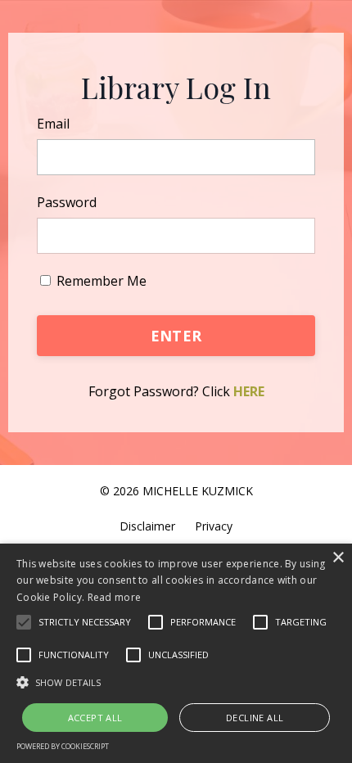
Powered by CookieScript (62, 746)
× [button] (338, 558)
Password (67, 202)
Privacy (213, 526)
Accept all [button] (95, 717)
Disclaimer (147, 526)
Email (53, 124)
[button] (23, 622)
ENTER (176, 335)
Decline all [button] (254, 717)
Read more (115, 597)
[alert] (176, 653)
